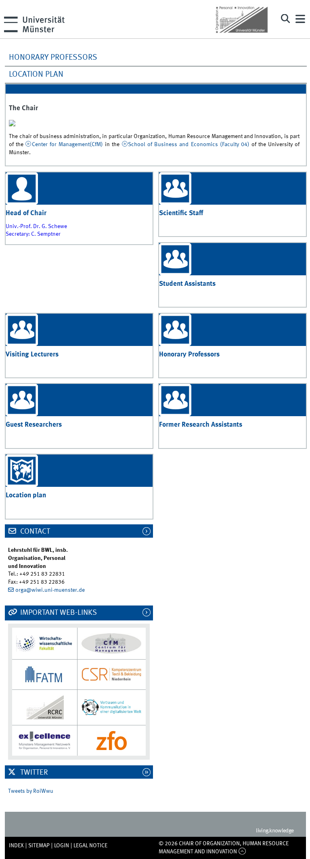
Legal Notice (90, 846)
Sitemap (39, 846)
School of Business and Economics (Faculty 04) (188, 144)
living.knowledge (274, 831)
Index (16, 846)
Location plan (36, 75)
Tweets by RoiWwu (30, 791)
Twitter (33, 772)
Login (61, 846)
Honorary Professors (53, 58)
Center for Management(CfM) (67, 144)
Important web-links (58, 612)
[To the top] (242, 852)
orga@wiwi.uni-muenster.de (50, 590)
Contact (34, 531)
